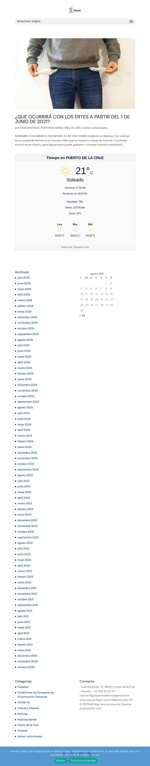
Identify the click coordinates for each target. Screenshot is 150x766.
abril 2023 (24, 497)
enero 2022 (24, 582)
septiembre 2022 (28, 537)
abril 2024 (24, 430)
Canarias (23, 686)
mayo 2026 (24, 289)
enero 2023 (24, 514)
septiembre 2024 (28, 401)
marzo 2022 (25, 571)
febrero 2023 (25, 509)
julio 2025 (24, 345)
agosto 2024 (25, 407)
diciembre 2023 (27, 452)
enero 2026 (24, 311)
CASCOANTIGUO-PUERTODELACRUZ (41, 127)
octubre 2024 (26, 396)
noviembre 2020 (28, 661)
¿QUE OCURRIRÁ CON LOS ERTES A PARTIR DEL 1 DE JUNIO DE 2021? (72, 119)
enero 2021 (24, 650)
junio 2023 (24, 486)
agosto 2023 (25, 475)
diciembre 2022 (27, 520)
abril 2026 (24, 294)
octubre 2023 (26, 463)
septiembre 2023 (28, 469)
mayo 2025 (24, 356)
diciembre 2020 (27, 655)
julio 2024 (24, 413)
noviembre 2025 (28, 322)
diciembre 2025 (27, 317)
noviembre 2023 (28, 458)
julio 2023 (23, 481)
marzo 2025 (25, 368)
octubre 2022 (26, 531)
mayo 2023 (24, 492)
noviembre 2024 (28, 390)
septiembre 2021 (28, 605)
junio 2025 (24, 351)
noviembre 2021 (27, 593)
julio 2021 (23, 616)
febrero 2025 (25, 373)
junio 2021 (24, 622)
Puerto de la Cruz (28, 725)
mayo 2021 (24, 627)
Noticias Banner (27, 719)
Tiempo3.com (81, 247)
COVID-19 (24, 702)
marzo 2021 (24, 638)
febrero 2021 (25, 644)
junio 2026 (24, 283)
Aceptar (60, 760)
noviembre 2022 (28, 526)
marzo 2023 (25, 503)
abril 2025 (24, 362)
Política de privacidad (83, 760)
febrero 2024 (25, 441)
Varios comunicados (95, 127)
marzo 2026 (25, 300)
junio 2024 (24, 418)
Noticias (23, 713)
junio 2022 (24, 554)
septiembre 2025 (28, 334)
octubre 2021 (25, 599)
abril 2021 (23, 633)
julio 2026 (24, 277)
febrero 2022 (25, 576)
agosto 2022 (25, 542)
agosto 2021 (25, 610)
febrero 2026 (25, 305)
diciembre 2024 (27, 384)
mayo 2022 (24, 559)
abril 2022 (24, 565)
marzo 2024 (25, 435)
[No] (145, 756)
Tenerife (22, 730)
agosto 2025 (25, 339)
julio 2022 (23, 548)
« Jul (82, 315)
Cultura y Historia (28, 708)
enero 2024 (24, 447)
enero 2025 (24, 379)
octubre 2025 (26, 328)
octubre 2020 (26, 667)
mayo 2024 (24, 424)
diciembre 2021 (27, 588)
